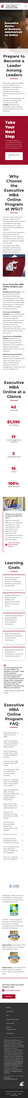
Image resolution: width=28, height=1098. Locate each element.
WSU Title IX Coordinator (12, 1064)
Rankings (8, 1007)
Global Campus (10, 1023)
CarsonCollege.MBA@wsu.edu (11, 1078)
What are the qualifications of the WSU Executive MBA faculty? (11, 815)
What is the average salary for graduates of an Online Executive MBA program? (11, 744)
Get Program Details (12, 990)
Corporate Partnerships (12, 1019)
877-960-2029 (7, 1077)
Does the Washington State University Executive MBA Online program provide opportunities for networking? (11, 795)
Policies (14, 1094)
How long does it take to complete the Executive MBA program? (11, 772)
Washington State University (9, 1)
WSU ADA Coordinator (16, 1063)
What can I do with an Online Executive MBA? (11, 735)
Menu (25, 6)
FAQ (7, 1015)
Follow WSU (14, 1095)
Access (8, 1094)
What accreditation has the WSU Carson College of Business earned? (11, 754)
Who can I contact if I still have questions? (11, 858)
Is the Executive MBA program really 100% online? (11, 763)
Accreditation (9, 1011)
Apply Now (8, 996)
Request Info (13, 155)
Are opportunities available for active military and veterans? (11, 840)
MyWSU (20, 1094)
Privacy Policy (10, 1033)
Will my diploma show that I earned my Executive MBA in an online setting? (11, 850)
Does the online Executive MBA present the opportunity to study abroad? (11, 826)
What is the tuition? (10, 834)
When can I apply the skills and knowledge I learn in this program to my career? (11, 782)
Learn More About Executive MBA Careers (14, 544)
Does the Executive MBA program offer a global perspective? (11, 806)
